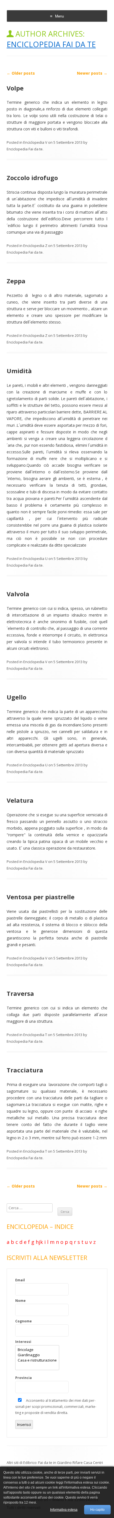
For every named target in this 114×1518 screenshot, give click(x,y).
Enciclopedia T (35, 1034)
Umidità (19, 371)
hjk (39, 1242)
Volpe (15, 88)
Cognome (23, 1321)
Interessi (23, 1341)
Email (20, 1280)
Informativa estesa (63, 1510)
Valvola (18, 594)
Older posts (21, 73)
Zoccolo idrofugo (32, 177)
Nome (20, 1300)
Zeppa (16, 281)
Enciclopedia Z (35, 245)
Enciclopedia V (35, 142)
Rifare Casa (82, 1462)
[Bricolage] (37, 1349)
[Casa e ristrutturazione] (37, 1360)
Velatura (20, 800)
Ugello (16, 697)
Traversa (20, 993)
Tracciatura (25, 1070)
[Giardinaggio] (37, 1355)
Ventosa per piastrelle (40, 897)
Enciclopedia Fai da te (51, 44)
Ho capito (97, 1510)
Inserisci (24, 1424)
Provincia (23, 1377)
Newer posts (92, 73)
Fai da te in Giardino (55, 1462)
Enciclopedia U (35, 558)
